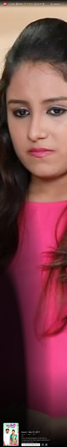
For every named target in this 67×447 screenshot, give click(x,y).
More (36, 442)
